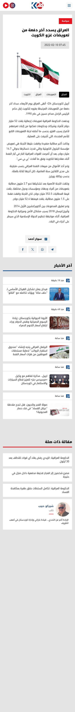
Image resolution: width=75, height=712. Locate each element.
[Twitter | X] (32, 249)
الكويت (27, 94)
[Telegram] (52, 249)
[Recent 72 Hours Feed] (12, 5)
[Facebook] (23, 249)
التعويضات (51, 94)
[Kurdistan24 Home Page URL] (37, 5)
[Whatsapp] (42, 249)
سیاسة (65, 21)
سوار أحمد (35, 239)
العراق (64, 94)
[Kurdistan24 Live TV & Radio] (6, 5)
